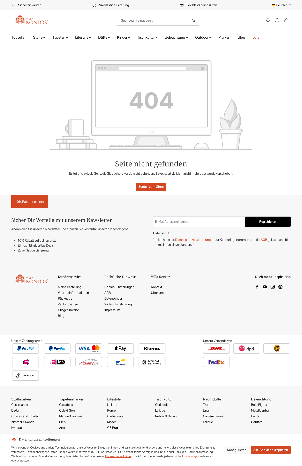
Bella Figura (259, 405)
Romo (111, 410)
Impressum (112, 310)
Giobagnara (115, 416)
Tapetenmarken (71, 399)
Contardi (257, 422)
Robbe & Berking (167, 416)
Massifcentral (260, 410)
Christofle (161, 405)
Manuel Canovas (70, 416)
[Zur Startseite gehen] (31, 19)
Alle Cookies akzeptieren (270, 450)
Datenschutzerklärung (119, 456)
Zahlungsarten (68, 304)
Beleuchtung (261, 399)
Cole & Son (67, 410)
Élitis (62, 422)
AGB (264, 240)
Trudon (208, 405)
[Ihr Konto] (277, 20)
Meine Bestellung (70, 287)
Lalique (112, 405)
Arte (62, 428)
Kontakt (156, 287)
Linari (206, 410)
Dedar (15, 410)
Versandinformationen (73, 293)
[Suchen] (194, 20)
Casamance (19, 405)
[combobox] (153, 20)
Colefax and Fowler (24, 416)
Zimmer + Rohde (22, 422)
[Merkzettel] (268, 20)
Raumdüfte (212, 399)
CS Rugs (113, 428)
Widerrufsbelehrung (118, 304)
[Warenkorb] (286, 20)
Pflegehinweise (68, 310)
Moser (111, 422)
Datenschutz (113, 298)
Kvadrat (16, 428)
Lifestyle (114, 399)
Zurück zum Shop (151, 187)
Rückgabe (65, 298)
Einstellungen (190, 456)
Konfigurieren (236, 450)
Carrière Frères (213, 416)
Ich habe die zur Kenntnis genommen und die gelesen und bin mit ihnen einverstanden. (223, 242)
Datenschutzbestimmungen (194, 240)
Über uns (157, 293)
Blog (61, 316)
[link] (257, 286)
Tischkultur (164, 399)
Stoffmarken (21, 399)
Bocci (255, 416)
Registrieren (267, 221)
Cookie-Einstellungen (119, 287)
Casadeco (66, 405)
